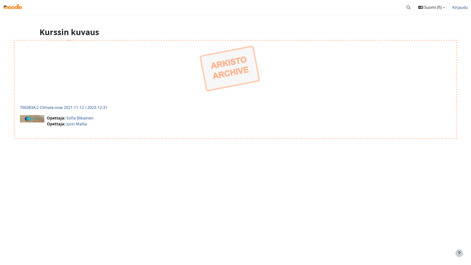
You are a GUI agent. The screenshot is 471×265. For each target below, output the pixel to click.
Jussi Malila (76, 124)
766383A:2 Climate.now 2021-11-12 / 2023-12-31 (63, 107)
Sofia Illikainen (79, 118)
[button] (408, 7)
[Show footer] (459, 253)
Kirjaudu (460, 7)
